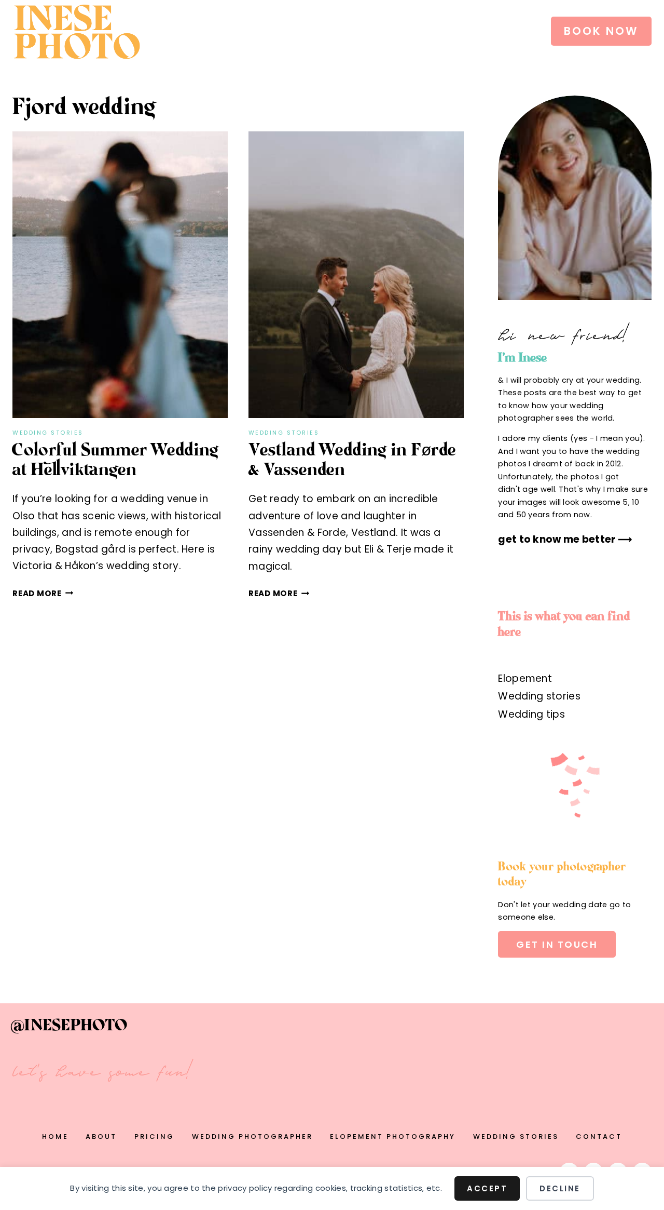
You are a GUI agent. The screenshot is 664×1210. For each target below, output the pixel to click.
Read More (43, 593)
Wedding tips (531, 714)
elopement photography (392, 1136)
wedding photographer (252, 1136)
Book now (601, 30)
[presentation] (120, 274)
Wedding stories (48, 432)
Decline (560, 1188)
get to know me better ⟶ (565, 539)
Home (55, 1136)
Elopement (525, 678)
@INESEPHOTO (70, 1026)
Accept (487, 1188)
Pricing (154, 1136)
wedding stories (516, 1136)
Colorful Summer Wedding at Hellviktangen (115, 460)
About (101, 1136)
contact (599, 1136)
